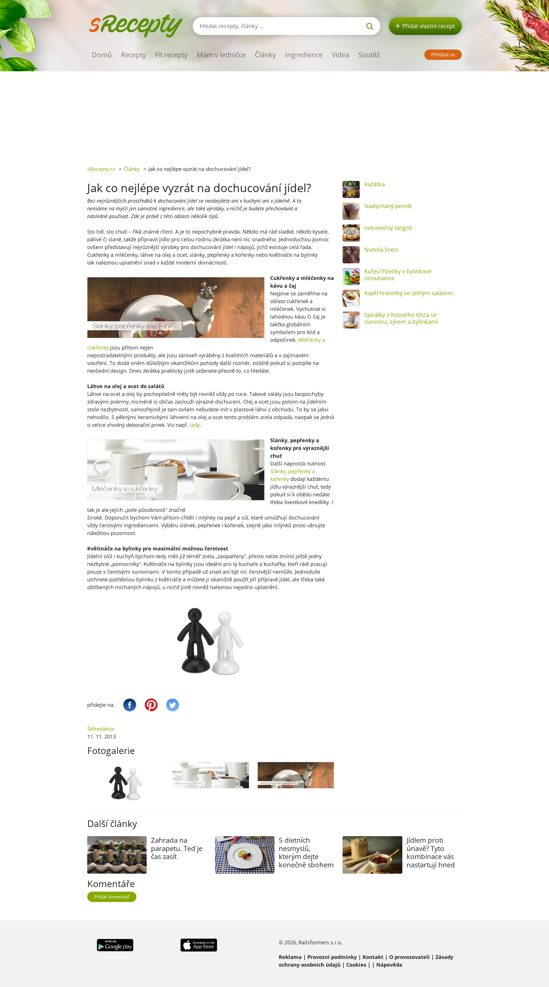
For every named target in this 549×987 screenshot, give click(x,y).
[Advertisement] (274, 114)
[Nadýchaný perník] (351, 211)
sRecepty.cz (101, 168)
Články (265, 54)
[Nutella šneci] (351, 254)
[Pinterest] (151, 704)
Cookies (356, 964)
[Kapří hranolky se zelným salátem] (351, 298)
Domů (102, 54)
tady (195, 424)
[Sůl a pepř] (125, 783)
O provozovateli (409, 957)
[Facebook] (129, 704)
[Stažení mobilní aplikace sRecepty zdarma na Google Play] (115, 944)
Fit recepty (171, 54)
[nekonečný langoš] (351, 233)
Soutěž (369, 54)
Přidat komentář (112, 897)
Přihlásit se (443, 55)
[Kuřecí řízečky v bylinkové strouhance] (351, 276)
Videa (340, 54)
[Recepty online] (135, 25)
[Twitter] (172, 704)
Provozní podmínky (332, 957)
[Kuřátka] (351, 189)
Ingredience (304, 54)
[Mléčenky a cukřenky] (210, 775)
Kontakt (373, 957)
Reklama (290, 957)
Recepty (133, 54)
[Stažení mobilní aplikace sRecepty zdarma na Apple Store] (198, 944)
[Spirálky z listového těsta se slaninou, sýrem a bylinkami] (351, 320)
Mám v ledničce (221, 54)
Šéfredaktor (101, 728)
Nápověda (389, 964)
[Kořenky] (296, 775)
